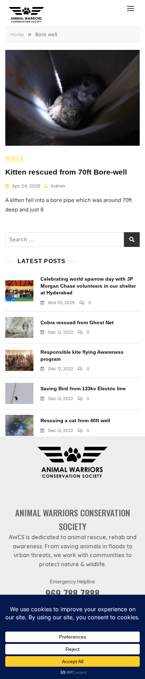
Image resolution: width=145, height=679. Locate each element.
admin (58, 186)
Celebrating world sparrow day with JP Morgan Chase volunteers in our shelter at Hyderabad (88, 285)
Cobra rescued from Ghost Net (77, 322)
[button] (132, 8)
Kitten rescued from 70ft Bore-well (66, 172)
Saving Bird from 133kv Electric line (83, 388)
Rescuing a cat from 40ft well (75, 420)
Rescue (14, 158)
